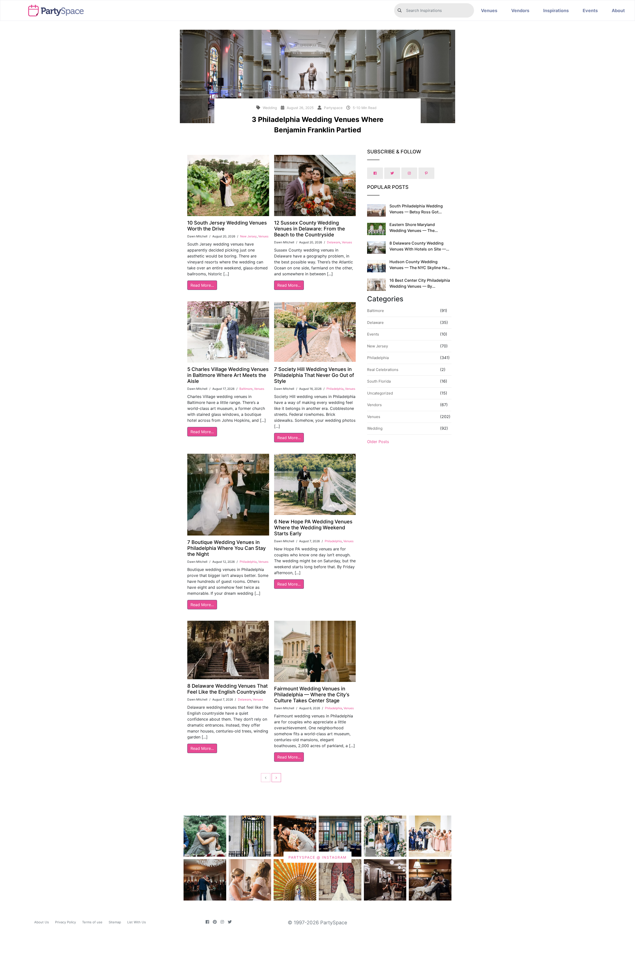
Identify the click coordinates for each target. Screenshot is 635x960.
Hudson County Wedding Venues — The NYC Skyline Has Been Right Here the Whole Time (419, 267)
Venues (489, 10)
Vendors (520, 10)
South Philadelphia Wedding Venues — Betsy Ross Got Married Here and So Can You (417, 211)
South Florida (379, 381)
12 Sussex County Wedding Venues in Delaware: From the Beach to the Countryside (309, 229)
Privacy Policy (65, 922)
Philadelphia (335, 389)
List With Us (136, 922)
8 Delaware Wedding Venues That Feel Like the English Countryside (227, 689)
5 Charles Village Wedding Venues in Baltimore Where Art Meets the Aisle (228, 375)
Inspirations (556, 10)
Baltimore (246, 389)
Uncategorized (380, 393)
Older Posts (378, 441)
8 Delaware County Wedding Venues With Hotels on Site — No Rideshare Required (417, 249)
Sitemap (115, 922)
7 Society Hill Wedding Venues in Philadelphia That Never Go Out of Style (314, 375)
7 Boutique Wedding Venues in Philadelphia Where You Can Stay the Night (226, 548)
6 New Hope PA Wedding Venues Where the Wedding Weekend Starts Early (313, 527)
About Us (41, 922)
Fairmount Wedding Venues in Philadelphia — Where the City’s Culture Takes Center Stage (311, 695)
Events (590, 10)
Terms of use (92, 922)
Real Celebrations (382, 369)
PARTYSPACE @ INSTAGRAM (317, 857)
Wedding (374, 428)
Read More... (202, 285)
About (618, 10)
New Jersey (248, 236)
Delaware (333, 242)
